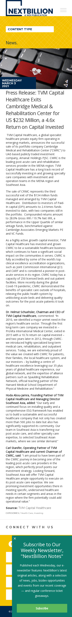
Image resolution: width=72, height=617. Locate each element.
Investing (38, 513)
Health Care (27, 513)
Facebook (14, 543)
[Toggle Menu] (63, 10)
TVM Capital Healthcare (34, 508)
